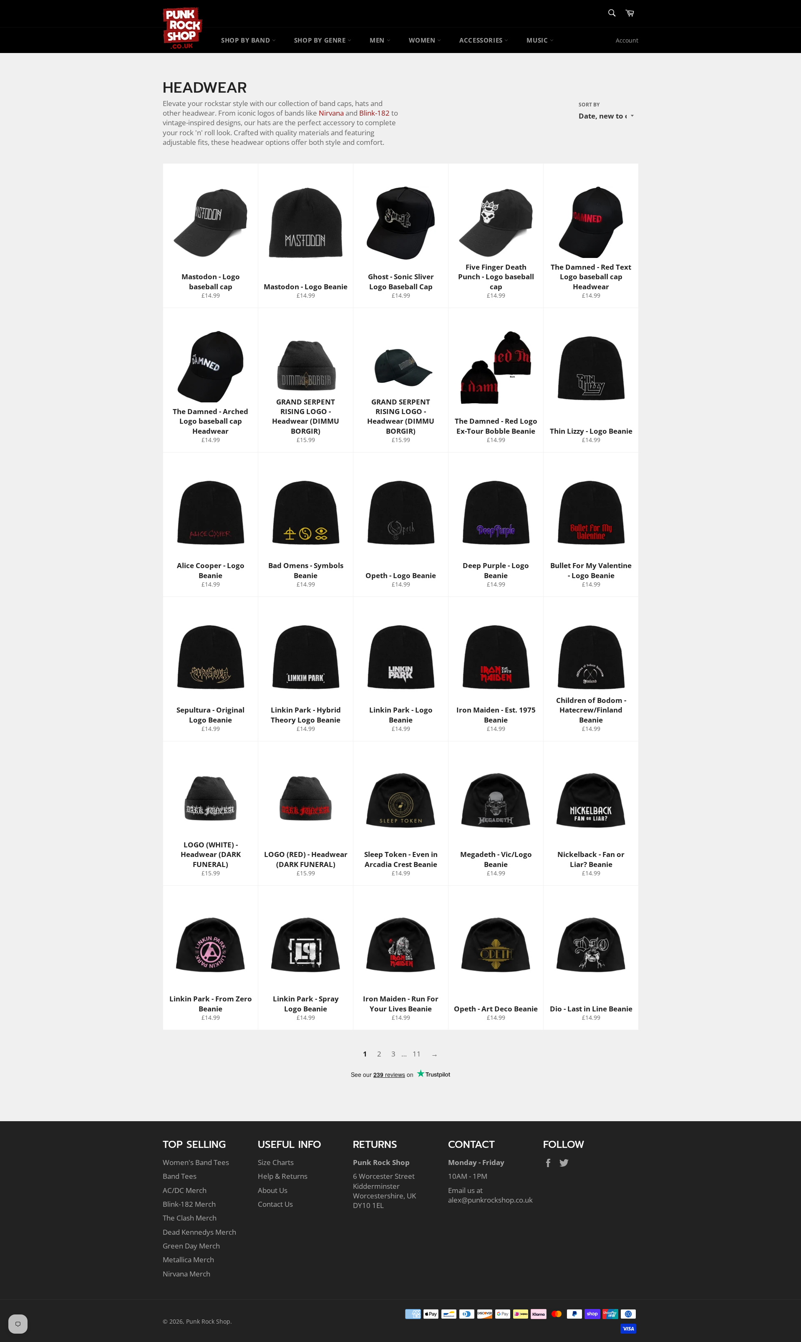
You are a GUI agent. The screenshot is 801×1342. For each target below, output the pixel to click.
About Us (272, 1190)
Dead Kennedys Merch (199, 1232)
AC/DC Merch (185, 1190)
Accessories (481, 40)
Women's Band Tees (196, 1162)
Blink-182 (374, 113)
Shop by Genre (321, 40)
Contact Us (275, 1204)
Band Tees (179, 1176)
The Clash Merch (190, 1218)
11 (417, 1054)
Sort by (589, 104)
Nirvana (331, 113)
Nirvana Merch (186, 1274)
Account (627, 40)
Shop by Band (246, 40)
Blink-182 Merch (189, 1204)
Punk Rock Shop (208, 1321)
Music (538, 40)
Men (378, 40)
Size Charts (276, 1162)
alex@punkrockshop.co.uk (490, 1200)
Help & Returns (282, 1176)
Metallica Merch (188, 1259)
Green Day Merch (191, 1246)
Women (423, 40)
